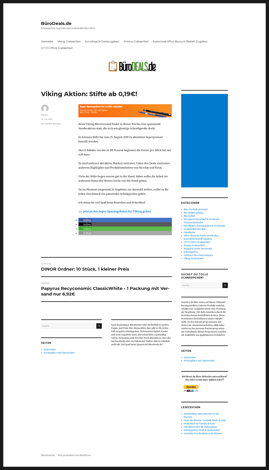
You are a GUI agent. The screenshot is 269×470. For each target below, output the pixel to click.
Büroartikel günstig (50, 123)
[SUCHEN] (99, 326)
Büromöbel (189, 216)
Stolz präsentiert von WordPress (74, 455)
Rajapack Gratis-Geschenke (198, 248)
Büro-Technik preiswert (196, 209)
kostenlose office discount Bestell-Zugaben (180, 41)
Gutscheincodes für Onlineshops (200, 427)
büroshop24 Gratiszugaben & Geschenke (204, 225)
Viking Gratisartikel (69, 41)
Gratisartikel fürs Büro (195, 229)
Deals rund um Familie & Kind (199, 423)
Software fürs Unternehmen (198, 255)
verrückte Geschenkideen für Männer (203, 433)
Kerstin (44, 115)
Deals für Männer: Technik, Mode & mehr (205, 420)
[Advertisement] (205, 141)
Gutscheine (189, 232)
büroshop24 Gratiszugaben (102, 41)
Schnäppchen (191, 252)
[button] (85, 220)
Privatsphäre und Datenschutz (59, 352)
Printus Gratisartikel (136, 41)
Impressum (50, 349)
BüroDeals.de (56, 23)
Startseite (47, 41)
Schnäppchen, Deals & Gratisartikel (202, 430)
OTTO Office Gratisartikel (57, 48)
